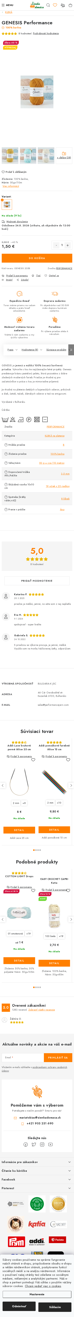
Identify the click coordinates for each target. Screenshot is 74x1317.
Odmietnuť (19, 1306)
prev (3, 785)
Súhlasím (55, 1307)
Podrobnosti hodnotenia (46, 33)
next (71, 785)
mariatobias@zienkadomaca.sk (40, 1118)
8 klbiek (65, 498)
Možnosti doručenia (17, 221)
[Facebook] (26, 1144)
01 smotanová (15, 933)
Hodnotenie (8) (30, 349)
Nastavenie (37, 1294)
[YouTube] (50, 1144)
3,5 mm (65, 473)
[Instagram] (42, 1144)
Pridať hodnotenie (37, 581)
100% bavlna (58, 454)
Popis (10, 349)
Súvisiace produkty (56, 349)
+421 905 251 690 (40, 1123)
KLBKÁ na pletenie (55, 435)
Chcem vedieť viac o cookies (43, 1286)
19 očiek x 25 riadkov (58, 486)
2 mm (16, 803)
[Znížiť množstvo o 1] (56, 245)
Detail (19, 830)
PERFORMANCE (64, 268)
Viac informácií (11, 186)
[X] (34, 1144)
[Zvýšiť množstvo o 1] (68, 245)
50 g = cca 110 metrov (52, 463)
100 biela (50, 936)
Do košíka (37, 258)
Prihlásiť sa (58, 1057)
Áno (62, 509)
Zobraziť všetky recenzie (41, 1009)
